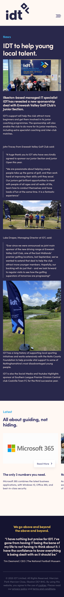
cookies (42, 585)
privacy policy (19, 588)
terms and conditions (44, 588)
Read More (43, 463)
